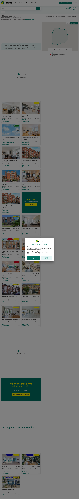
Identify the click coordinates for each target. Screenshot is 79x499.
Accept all (33, 258)
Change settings (46, 258)
